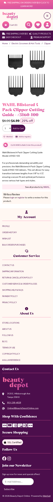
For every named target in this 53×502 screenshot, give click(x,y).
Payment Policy (10, 296)
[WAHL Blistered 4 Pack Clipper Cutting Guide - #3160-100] (26, 73)
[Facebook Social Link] (4, 458)
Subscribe (9, 489)
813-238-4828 (14, 402)
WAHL (46, 187)
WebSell (46, 496)
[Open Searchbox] (28, 24)
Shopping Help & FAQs (12, 290)
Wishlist (9, 137)
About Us (6, 329)
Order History (9, 232)
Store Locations (10, 323)
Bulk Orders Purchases (13, 245)
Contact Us (8, 265)
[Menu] (47, 15)
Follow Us (7, 335)
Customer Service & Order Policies (19, 284)
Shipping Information (13, 271)
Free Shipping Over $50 (17, 34)
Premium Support (42, 37)
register (21, 197)
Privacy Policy (9, 302)
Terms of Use (8, 347)
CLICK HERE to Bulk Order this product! (26, 145)
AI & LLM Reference (11, 360)
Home (5, 43)
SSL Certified (14, 442)
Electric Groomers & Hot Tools (26, 43)
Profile (6, 226)
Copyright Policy (11, 354)
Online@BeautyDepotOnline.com (23, 408)
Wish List (6, 238)
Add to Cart (18, 128)
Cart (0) (13, 25)
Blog (4, 341)
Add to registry (24, 137)
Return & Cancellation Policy (17, 277)
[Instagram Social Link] (9, 458)
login (12, 197)
